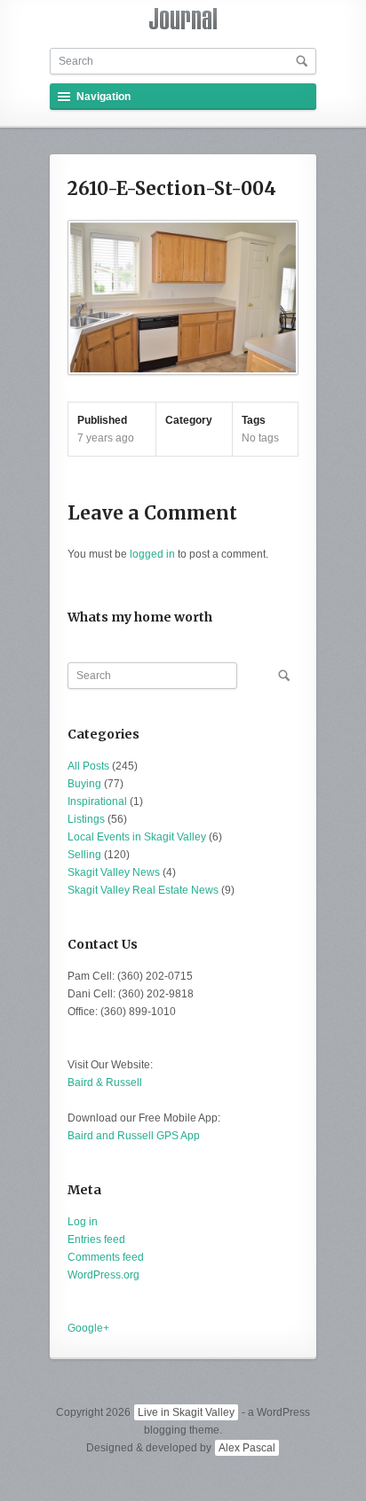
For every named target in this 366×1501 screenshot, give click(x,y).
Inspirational (97, 801)
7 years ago (105, 438)
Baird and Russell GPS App (134, 1136)
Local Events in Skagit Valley (137, 837)
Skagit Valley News (114, 872)
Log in (83, 1222)
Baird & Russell (105, 1082)
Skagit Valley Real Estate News (143, 890)
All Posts (88, 766)
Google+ (88, 1328)
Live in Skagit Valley (186, 1412)
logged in (152, 554)
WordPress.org (103, 1275)
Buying (84, 784)
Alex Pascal (247, 1448)
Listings (86, 819)
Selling (84, 854)
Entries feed (96, 1239)
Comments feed (106, 1257)
